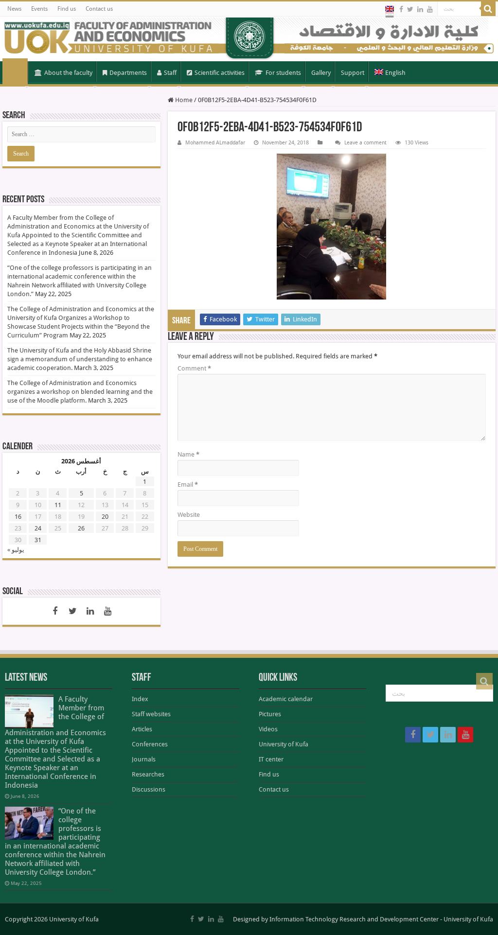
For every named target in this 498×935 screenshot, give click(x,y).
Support (352, 72)
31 (38, 540)
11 (57, 505)
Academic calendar (286, 699)
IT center (271, 759)
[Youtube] (430, 9)
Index (140, 699)
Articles (142, 729)
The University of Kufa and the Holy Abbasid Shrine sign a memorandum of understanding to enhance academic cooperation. (79, 359)
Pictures (270, 714)
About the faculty (68, 72)
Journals (144, 759)
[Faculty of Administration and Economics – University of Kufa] (249, 39)
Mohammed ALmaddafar (215, 143)
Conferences (150, 744)
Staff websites (151, 714)
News (14, 8)
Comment (194, 368)
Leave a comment (365, 143)
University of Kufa (283, 744)
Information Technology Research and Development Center (354, 919)
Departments (128, 72)
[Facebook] (401, 9)
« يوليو (15, 549)
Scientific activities (220, 72)
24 (38, 528)
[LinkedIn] (420, 9)
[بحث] (488, 8)
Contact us (99, 8)
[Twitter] (410, 9)
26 (81, 528)
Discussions (148, 789)
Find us (66, 8)
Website (189, 514)
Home (15, 72)
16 (18, 516)
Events (39, 8)
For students (283, 72)
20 (105, 516)
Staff (170, 72)
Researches (148, 774)
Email (188, 484)
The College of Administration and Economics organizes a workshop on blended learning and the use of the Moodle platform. (80, 391)
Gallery (321, 72)
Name (188, 454)
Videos (268, 729)
